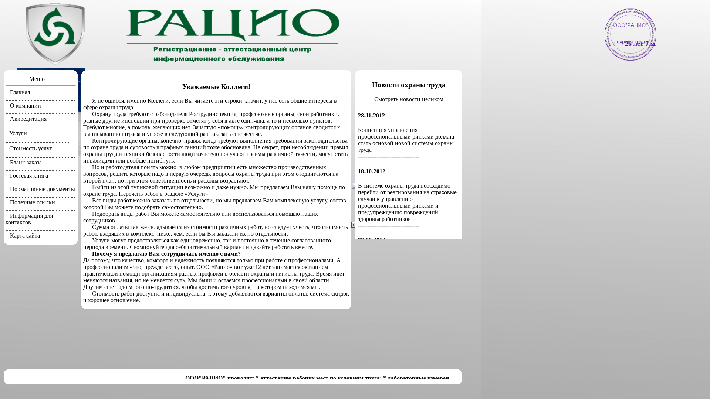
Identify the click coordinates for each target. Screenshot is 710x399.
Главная (20, 92)
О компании (25, 105)
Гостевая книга (29, 176)
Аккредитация (28, 119)
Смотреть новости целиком (408, 99)
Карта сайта (25, 235)
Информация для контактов (29, 218)
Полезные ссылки (32, 202)
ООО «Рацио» (214, 267)
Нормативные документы (42, 189)
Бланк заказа (26, 162)
